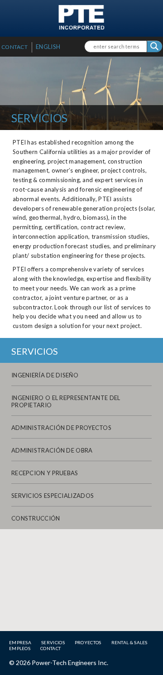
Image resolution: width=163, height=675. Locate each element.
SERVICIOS (53, 642)
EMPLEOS (19, 648)
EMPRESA (20, 642)
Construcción (35, 518)
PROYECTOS (88, 642)
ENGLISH (48, 46)
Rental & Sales (129, 642)
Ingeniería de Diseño (44, 375)
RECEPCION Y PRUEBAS (44, 473)
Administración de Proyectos (61, 427)
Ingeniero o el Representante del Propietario (65, 401)
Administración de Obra (52, 450)
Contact (14, 46)
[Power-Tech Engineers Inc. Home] (81, 27)
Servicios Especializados (52, 495)
